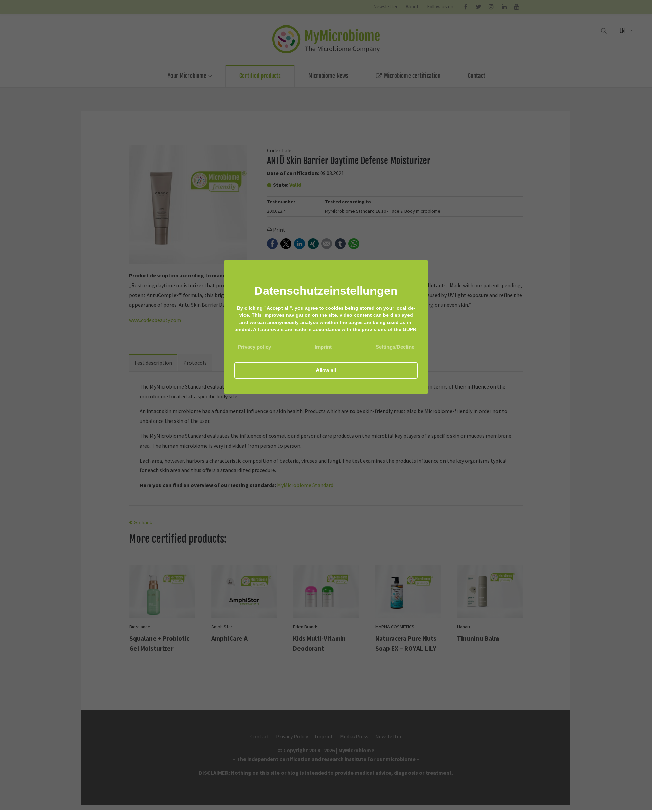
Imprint (323, 347)
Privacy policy (254, 347)
